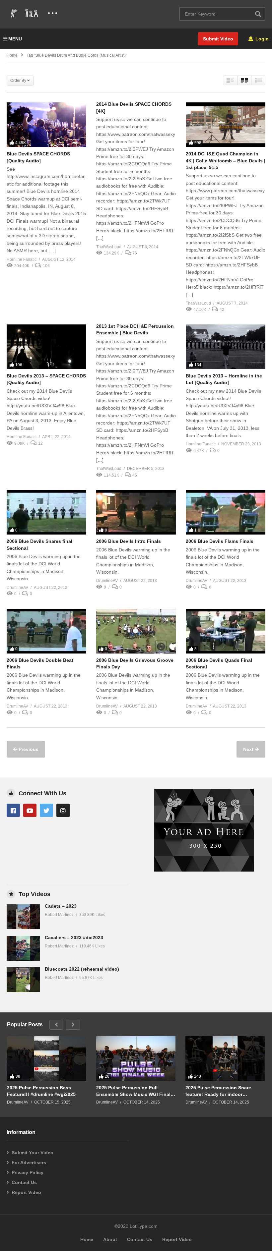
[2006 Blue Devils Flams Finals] (225, 512)
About (110, 1239)
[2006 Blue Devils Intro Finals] (136, 512)
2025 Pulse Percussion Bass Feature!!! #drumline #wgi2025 (41, 1091)
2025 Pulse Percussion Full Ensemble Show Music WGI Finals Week (134, 1091)
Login (261, 38)
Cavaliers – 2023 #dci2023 (74, 937)
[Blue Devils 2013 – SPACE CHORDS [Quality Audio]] (46, 346)
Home (12, 55)
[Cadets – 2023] (23, 916)
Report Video (26, 1192)
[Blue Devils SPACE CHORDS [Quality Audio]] (46, 124)
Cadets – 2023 (61, 906)
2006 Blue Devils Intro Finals (128, 541)
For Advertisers (29, 1162)
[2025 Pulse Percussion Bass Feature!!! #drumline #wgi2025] (46, 1058)
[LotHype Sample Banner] (204, 870)
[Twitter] (46, 810)
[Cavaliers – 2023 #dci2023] (23, 948)
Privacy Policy (27, 1172)
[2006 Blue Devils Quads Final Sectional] (225, 631)
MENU (15, 38)
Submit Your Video (32, 1152)
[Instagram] (63, 810)
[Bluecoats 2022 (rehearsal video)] (23, 979)
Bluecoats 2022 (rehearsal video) (82, 969)
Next (249, 749)
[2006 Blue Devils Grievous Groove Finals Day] (136, 631)
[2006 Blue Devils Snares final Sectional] (46, 512)
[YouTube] (29, 810)
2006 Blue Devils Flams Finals (219, 541)
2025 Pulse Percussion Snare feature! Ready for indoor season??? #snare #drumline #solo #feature (218, 1091)
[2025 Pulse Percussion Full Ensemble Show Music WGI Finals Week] (135, 1058)
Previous (27, 749)
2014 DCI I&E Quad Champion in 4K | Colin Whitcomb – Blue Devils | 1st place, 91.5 (225, 160)
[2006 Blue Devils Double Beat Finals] (46, 631)
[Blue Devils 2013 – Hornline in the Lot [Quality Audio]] (225, 346)
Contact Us (24, 1182)
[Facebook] (13, 810)
